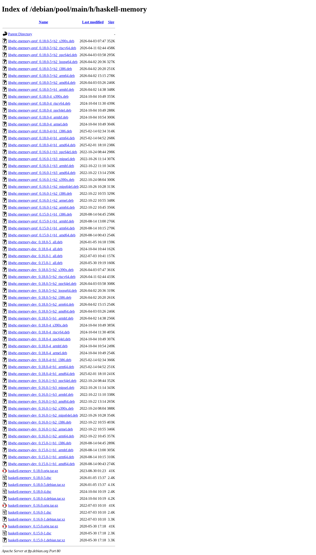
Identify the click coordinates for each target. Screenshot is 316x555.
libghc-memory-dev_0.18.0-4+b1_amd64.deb (41, 374)
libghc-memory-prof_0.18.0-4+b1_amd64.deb (41, 145)
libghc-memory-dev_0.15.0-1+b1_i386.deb (39, 443)
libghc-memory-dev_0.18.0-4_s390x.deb (38, 325)
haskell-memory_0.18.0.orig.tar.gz (33, 471)
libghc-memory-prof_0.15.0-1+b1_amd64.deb (41, 235)
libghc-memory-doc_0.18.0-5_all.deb (35, 242)
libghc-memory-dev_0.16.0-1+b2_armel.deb (40, 429)
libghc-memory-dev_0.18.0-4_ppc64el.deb (39, 339)
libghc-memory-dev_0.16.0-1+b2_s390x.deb (41, 408)
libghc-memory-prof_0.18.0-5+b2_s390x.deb (41, 41)
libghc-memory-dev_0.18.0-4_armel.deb (37, 353)
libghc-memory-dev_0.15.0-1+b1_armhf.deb (40, 450)
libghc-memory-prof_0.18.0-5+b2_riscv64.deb (42, 48)
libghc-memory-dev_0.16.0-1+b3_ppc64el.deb (42, 381)
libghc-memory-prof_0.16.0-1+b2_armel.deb (41, 200)
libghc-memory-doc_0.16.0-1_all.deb (35, 256)
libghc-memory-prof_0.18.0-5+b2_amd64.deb (41, 83)
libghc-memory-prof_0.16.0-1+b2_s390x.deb (41, 180)
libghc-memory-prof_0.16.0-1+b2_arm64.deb (41, 207)
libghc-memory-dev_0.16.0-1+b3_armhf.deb (40, 394)
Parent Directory (20, 34)
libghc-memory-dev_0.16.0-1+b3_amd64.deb (41, 401)
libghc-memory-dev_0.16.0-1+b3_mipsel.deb (41, 388)
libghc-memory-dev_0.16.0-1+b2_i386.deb (39, 422)
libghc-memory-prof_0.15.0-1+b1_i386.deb (40, 214)
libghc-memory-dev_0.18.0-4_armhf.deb (38, 346)
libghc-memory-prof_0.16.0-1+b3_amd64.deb (41, 173)
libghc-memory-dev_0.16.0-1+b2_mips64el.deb (43, 415)
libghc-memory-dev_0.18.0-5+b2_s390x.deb (41, 270)
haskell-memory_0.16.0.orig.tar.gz (33, 505)
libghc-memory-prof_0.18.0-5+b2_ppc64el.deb (42, 55)
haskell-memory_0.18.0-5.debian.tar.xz (36, 485)
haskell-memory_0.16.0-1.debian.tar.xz (36, 519)
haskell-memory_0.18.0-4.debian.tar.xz (36, 498)
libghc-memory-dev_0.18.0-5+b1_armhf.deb (40, 318)
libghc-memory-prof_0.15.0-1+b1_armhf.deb (41, 221)
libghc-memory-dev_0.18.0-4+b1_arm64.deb (41, 367)
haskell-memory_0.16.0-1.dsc (29, 512)
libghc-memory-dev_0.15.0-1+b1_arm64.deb (41, 457)
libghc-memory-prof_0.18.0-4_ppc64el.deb (39, 110)
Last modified (93, 22)
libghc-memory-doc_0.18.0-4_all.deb (35, 249)
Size (111, 22)
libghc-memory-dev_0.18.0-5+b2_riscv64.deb (41, 277)
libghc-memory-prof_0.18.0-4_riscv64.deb (39, 103)
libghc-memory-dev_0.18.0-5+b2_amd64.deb (41, 311)
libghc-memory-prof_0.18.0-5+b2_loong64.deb (42, 62)
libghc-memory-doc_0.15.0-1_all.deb (35, 263)
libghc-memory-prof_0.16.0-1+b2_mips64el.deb (43, 187)
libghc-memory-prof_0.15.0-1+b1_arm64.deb (41, 228)
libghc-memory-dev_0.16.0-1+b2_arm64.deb (41, 436)
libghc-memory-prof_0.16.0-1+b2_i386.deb (40, 193)
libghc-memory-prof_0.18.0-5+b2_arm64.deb (41, 76)
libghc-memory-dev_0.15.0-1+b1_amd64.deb (41, 464)
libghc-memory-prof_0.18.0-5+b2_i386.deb (40, 69)
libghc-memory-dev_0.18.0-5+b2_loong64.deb (42, 291)
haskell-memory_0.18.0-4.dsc (29, 492)
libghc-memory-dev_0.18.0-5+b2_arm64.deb (41, 304)
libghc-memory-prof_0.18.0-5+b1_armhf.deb (41, 89)
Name (43, 22)
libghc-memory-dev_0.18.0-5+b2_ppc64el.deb (42, 284)
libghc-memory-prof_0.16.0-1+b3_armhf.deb (41, 166)
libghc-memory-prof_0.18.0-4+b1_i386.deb (40, 131)
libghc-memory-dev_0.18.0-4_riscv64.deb (39, 332)
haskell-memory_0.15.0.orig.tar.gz (33, 526)
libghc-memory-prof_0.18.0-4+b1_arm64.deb (41, 138)
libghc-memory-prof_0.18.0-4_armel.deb (38, 124)
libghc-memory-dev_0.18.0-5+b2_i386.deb (39, 297)
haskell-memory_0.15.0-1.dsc (29, 533)
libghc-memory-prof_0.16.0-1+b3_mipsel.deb (41, 159)
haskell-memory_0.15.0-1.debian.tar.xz (36, 540)
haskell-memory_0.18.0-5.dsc (29, 478)
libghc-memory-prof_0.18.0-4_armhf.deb (38, 117)
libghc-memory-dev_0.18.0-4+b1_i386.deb (39, 360)
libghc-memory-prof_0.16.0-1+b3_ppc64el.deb (42, 152)
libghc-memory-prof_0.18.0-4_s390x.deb (38, 96)
